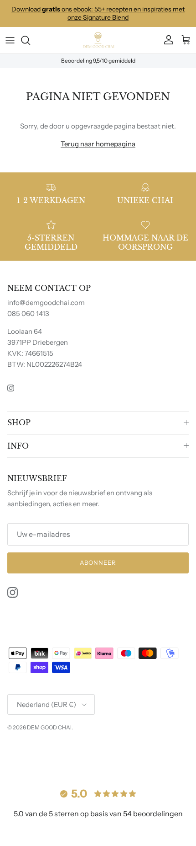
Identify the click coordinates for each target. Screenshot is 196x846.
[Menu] (10, 40)
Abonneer (98, 562)
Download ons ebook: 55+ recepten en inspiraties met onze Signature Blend (98, 13)
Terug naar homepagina (98, 143)
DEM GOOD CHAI (49, 727)
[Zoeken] (30, 40)
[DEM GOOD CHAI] (98, 40)
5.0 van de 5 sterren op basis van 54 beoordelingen (98, 813)
